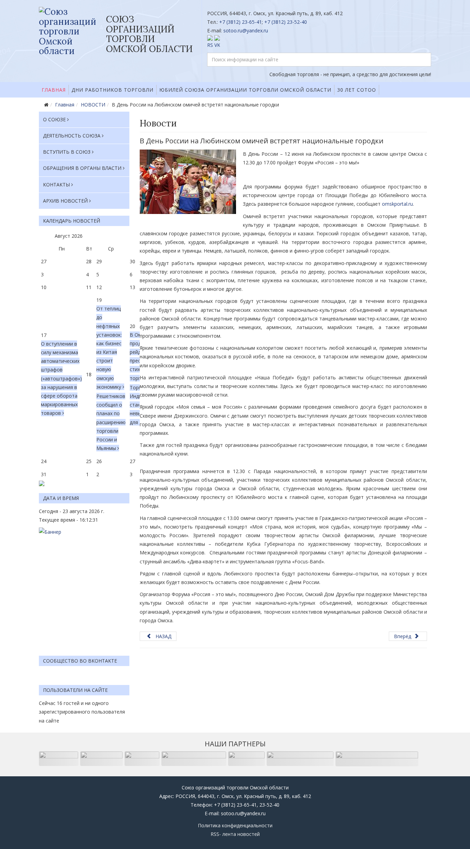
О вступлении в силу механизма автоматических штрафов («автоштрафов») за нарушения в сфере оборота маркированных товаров (61, 378)
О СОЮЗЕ (54, 119)
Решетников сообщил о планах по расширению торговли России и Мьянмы (111, 422)
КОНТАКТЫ (56, 184)
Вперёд (403, 636)
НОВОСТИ (93, 104)
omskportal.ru (397, 204)
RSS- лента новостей (235, 834)
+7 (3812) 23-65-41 (240, 22)
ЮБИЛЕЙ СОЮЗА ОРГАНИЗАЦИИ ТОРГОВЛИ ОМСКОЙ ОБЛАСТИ (245, 89)
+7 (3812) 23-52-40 (285, 22)
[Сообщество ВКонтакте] (319, 42)
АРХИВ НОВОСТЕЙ (65, 200)
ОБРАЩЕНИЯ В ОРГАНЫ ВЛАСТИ (82, 168)
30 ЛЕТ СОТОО (356, 89)
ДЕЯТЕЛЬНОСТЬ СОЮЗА (71, 135)
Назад (162, 636)
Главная (54, 89)
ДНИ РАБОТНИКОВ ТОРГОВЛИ (112, 89)
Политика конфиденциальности (235, 825)
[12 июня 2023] (188, 182)
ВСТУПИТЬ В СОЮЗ (66, 152)
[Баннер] (84, 588)
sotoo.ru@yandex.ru (245, 30)
